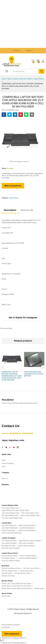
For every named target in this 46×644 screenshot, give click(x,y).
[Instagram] (18, 447)
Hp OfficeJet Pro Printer (22, 573)
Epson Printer (6, 596)
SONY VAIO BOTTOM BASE (11, 533)
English (28, 50)
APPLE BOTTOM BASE (27, 525)
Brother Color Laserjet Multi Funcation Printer (16, 583)
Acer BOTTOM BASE (9, 525)
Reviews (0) (27, 210)
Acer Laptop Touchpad (9, 540)
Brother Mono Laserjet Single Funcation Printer (17, 588)
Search (41, 71)
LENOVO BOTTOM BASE (27, 530)
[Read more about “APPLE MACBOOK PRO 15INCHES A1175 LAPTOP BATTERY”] (29, 368)
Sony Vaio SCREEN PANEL (11, 560)
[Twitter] (6, 447)
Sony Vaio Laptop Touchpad (11, 548)
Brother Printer (39, 588)
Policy (4, 460)
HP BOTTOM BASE (8, 530)
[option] (12, 367)
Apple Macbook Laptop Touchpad (29, 540)
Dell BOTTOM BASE (27, 528)
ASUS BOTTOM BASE (9, 528)
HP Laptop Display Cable (10, 515)
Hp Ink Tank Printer (26, 571)
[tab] (10, 211)
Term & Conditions (8, 463)
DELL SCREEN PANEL (28, 556)
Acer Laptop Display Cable (10, 508)
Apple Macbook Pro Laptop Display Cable (15, 510)
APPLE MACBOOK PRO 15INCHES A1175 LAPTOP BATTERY (33, 374)
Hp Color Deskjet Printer (10, 571)
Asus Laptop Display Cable (10, 513)
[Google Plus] (10, 447)
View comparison (11, 634)
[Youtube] (14, 447)
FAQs (3, 466)
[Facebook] (2, 447)
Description (10, 210)
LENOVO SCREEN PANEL (27, 558)
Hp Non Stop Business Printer (11, 568)
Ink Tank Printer (7, 573)
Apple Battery (13, 198)
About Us (5, 478)
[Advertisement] (23, 24)
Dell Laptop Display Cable (30, 513)
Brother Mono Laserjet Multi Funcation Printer (16, 586)
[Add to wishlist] (17, 368)
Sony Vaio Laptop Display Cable (12, 518)
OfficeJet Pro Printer (8, 576)
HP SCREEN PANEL (9, 558)
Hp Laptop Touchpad (8, 545)
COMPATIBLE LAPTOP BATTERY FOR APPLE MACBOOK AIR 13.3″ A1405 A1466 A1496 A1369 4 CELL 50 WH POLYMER (12, 376)
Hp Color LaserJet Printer (31, 568)
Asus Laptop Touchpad (9, 543)
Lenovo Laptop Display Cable (29, 515)
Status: (4, 168)
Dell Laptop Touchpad (26, 543)
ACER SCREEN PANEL (10, 556)
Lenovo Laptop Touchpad (26, 545)
